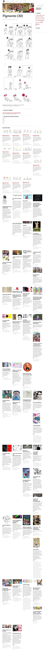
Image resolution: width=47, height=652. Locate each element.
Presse (3, 122)
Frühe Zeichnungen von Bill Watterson (27, 400)
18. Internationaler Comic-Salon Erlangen (11, 112)
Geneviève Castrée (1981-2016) (37, 323)
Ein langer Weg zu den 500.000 (27, 481)
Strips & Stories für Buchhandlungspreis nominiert (17, 296)
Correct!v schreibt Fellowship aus (27, 256)
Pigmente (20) (16, 153)
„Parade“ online (26, 584)
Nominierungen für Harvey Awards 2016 (27, 374)
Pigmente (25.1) (5, 135)
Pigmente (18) (36, 165)
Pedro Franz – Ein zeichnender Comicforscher (36, 528)
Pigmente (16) (16, 182)
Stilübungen (41, 20)
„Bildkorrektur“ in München (16, 403)
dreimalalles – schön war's (39, 8)
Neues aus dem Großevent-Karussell (26, 295)
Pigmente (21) (5, 151)
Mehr (36, 25)
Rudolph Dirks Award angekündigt (7, 207)
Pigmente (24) (16, 135)
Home (3, 119)
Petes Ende (25, 200)
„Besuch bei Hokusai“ (7, 294)
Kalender (12, 1)
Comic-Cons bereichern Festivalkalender (36, 500)
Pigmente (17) (5, 182)
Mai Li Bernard (37, 22)
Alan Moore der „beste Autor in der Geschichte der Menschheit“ (37, 205)
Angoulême (36, 20)
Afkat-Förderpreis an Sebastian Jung (17, 322)
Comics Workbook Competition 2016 (6, 369)
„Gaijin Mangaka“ (36, 425)
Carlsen (42, 17)
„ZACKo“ (25, 225)
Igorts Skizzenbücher (17, 223)
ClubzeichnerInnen (17, 633)
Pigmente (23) (26, 134)
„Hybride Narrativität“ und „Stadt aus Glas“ (26, 321)
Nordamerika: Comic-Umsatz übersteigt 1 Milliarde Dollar (37, 298)
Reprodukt (39, 15)
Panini (36, 15)
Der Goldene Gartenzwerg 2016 (37, 234)
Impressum (25, 1)
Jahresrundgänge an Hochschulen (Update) (17, 521)
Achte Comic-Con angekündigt (16, 586)
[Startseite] (3, 1)
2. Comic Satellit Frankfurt (5, 321)
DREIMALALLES (9, 10)
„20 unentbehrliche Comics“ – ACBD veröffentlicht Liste (37, 612)
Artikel (7, 1)
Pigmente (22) (36, 135)
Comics (16, 1)
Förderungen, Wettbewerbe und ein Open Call (6, 589)
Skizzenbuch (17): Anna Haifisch (36, 588)
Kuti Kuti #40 (36, 549)
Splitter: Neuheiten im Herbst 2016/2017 (27, 528)
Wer (20, 1)
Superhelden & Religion (36, 275)
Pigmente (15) (26, 182)
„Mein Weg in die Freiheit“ (36, 477)
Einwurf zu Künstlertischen (26, 451)
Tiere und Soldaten (37, 402)
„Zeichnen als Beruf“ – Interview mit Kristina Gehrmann (37, 345)
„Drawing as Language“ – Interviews (35, 453)
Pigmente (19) (26, 153)
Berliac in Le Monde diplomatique (17, 371)
